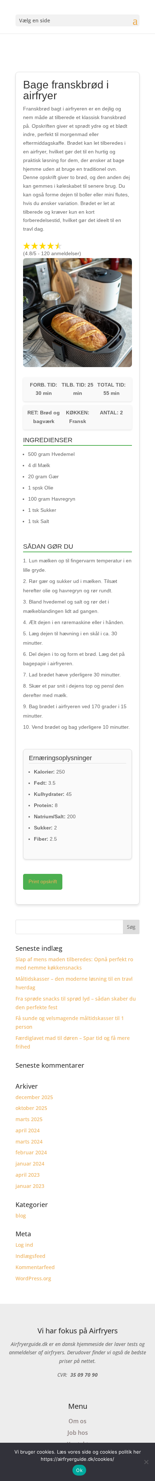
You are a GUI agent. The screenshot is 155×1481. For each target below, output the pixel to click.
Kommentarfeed (35, 1267)
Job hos (77, 1433)
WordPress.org (33, 1278)
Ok (79, 1470)
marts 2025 (29, 1119)
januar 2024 (29, 1163)
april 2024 (27, 1130)
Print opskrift (42, 881)
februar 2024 (31, 1152)
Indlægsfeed (30, 1256)
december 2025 (34, 1097)
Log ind (24, 1244)
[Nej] (146, 1461)
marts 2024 (29, 1141)
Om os (77, 1421)
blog (20, 1215)
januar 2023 (29, 1185)
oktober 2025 (31, 1108)
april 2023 (27, 1174)
